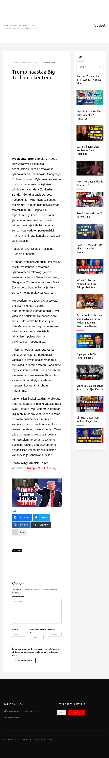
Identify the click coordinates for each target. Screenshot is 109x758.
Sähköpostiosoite (37, 631)
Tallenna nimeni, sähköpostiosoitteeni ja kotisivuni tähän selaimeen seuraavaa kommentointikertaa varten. (35, 652)
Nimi (15, 629)
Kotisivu (51, 629)
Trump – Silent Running (41, 468)
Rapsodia (16, 739)
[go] (99, 67)
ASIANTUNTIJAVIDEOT (52, 62)
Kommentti (18, 596)
